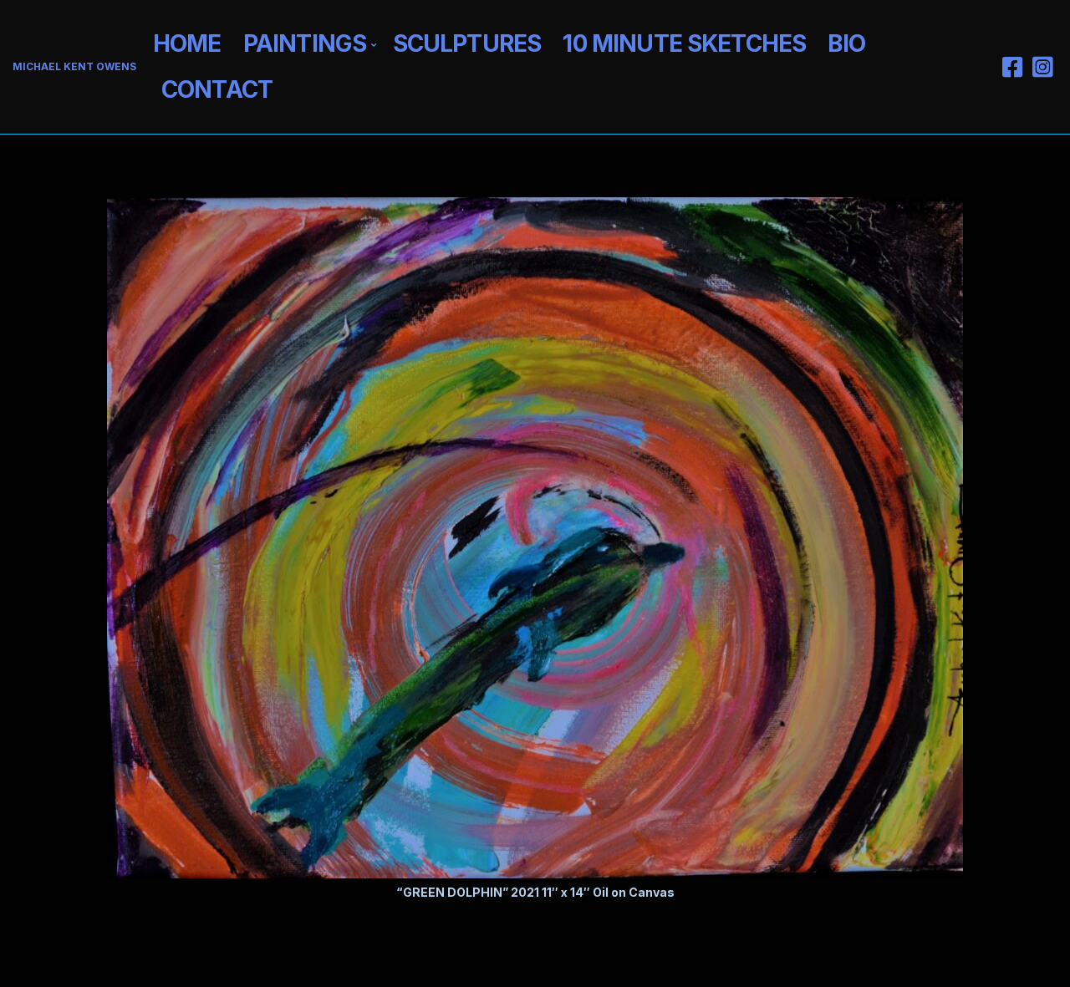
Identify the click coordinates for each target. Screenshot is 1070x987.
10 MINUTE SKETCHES (684, 43)
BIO (846, 43)
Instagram (1042, 67)
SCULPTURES (467, 43)
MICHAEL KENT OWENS (74, 66)
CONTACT (217, 89)
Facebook (1012, 67)
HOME (187, 43)
